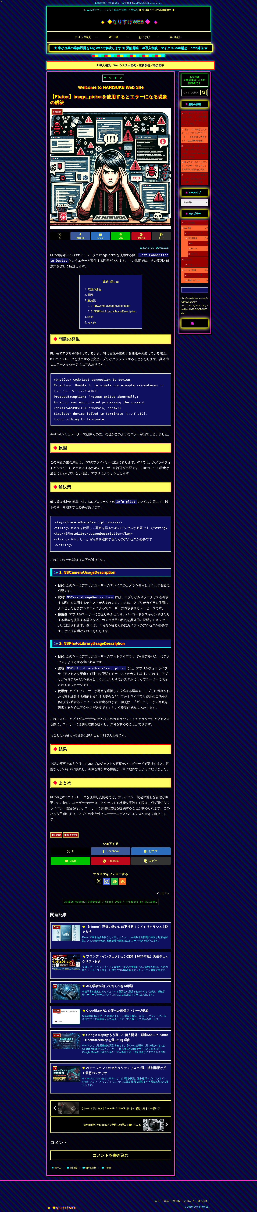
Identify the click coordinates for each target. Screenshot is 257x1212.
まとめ (91, 322)
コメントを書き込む (111, 1155)
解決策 (91, 300)
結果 (90, 316)
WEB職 (176, 1201)
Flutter (57, 835)
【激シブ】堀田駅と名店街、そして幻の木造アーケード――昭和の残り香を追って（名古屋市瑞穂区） (194, 135)
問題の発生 (94, 289)
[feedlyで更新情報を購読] (114, 881)
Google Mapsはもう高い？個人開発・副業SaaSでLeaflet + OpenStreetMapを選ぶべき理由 (194, 151)
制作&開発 (72, 835)
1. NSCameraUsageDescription (110, 305)
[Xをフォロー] (98, 881)
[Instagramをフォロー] (106, 881)
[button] (161, 236)
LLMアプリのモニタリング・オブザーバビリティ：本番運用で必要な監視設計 (194, 166)
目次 (105, 281)
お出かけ (189, 1201)
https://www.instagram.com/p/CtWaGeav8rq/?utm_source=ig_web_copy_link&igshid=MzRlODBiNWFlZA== (194, 305)
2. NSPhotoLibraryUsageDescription (113, 311)
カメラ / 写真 (162, 1201)
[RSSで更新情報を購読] (122, 881)
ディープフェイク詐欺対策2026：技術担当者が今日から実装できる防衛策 (194, 178)
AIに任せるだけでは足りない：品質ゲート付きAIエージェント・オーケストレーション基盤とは (194, 119)
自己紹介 (202, 1201)
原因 (90, 294)
